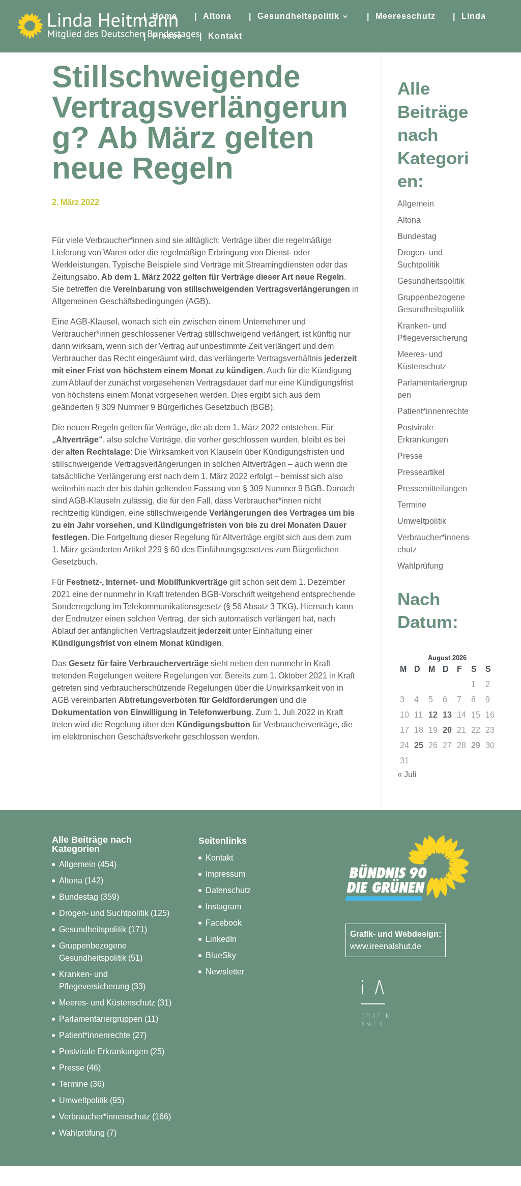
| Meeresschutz (401, 16)
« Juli (407, 774)
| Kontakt (220, 36)
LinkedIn (221, 939)
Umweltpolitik (421, 521)
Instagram (223, 906)
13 (447, 714)
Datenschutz (228, 890)
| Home (160, 16)
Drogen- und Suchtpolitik (104, 913)
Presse (410, 456)
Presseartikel (421, 472)
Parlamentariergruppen (100, 1019)
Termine (411, 504)
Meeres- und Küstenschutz (107, 1002)
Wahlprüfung (420, 565)
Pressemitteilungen (432, 488)
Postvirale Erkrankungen (103, 1051)
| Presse (162, 36)
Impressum (225, 874)
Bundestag (417, 236)
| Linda (469, 16)
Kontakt (219, 857)
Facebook (224, 922)
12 (433, 714)
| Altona (212, 16)
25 (418, 745)
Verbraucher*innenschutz (104, 1116)
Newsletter (225, 971)
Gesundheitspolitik (431, 281)
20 (447, 730)
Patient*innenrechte (433, 411)
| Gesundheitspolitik (294, 16)
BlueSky (221, 955)
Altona (409, 220)
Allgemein (415, 203)
